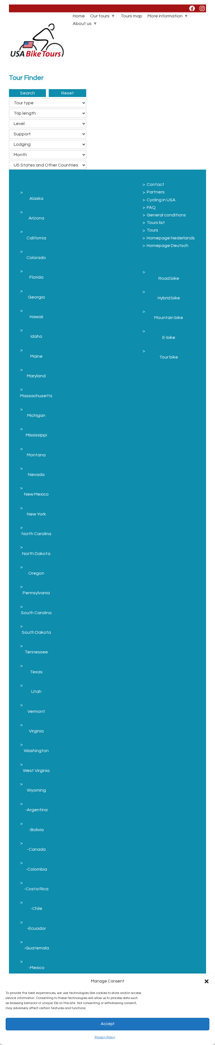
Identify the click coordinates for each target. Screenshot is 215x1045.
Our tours (99, 16)
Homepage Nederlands (171, 238)
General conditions (166, 215)
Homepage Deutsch (167, 245)
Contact (155, 184)
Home (79, 16)
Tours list (156, 222)
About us (82, 23)
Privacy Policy (105, 1037)
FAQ (151, 207)
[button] (206, 981)
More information (165, 16)
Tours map (131, 16)
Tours (152, 230)
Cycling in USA (161, 200)
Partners (156, 192)
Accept (107, 1024)
